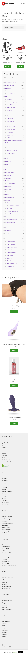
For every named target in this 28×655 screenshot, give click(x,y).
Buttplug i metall (6, 588)
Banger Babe (5, 605)
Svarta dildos (10, 135)
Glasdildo (9, 110)
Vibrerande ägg (11, 266)
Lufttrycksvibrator (9, 172)
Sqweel (9, 261)
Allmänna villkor (6, 443)
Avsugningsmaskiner (10, 82)
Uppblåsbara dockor (7, 602)
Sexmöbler (8, 230)
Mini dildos (9, 113)
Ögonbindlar (8, 178)
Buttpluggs (8, 88)
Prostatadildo (10, 121)
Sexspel (7, 233)
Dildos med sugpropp (7, 491)
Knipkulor (7, 164)
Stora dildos (10, 132)
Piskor (6, 194)
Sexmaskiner (8, 227)
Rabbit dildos (10, 124)
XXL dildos (9, 138)
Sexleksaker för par (10, 225)
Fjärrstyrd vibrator (11, 244)
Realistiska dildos (11, 126)
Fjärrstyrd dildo (11, 107)
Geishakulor (8, 158)
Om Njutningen (5, 442)
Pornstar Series (11, 153)
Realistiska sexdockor (12, 211)
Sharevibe (9, 258)
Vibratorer (7, 238)
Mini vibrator (10, 255)
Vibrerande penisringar (12, 192)
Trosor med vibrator (12, 263)
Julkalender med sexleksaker (9, 565)
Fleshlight (4, 532)
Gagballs (7, 156)
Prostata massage (9, 197)
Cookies (4, 445)
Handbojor (8, 161)
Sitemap (4, 447)
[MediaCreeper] (14, 644)
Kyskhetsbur (8, 167)
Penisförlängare (11, 183)
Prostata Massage (6, 529)
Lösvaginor (8, 170)
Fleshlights (8, 145)
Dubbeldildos (10, 104)
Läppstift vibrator (11, 252)
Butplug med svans (12, 91)
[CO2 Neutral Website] (14, 465)
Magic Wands (5, 579)
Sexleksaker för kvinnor (11, 219)
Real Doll (9, 208)
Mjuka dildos (10, 115)
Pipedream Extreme (14, 205)
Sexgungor (8, 216)
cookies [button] (15, 652)
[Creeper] (14, 645)
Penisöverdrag (8, 181)
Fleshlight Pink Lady (12, 150)
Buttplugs (4, 584)
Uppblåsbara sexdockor (13, 214)
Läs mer (7, 66)
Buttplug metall (11, 93)
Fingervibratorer (11, 241)
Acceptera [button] (20, 652)
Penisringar (8, 189)
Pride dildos (10, 118)
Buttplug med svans (6, 586)
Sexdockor (7, 200)
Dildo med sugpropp (12, 102)
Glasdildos (4, 478)
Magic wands (8, 175)
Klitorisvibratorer (11, 250)
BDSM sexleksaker (9, 85)
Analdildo (9, 99)
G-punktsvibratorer (12, 247)
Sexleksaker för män (10, 222)
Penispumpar (8, 186)
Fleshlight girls (11, 147)
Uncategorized (9, 236)
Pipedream (10, 203)
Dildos (6, 96)
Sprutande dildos (11, 129)
